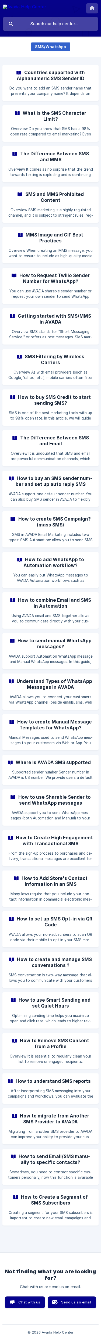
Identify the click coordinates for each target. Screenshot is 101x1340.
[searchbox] (50, 24)
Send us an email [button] (76, 1302)
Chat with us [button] (29, 1302)
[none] (24, 7)
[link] (50, 83)
